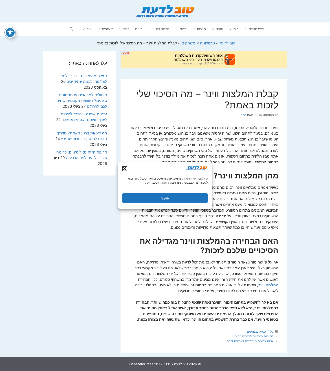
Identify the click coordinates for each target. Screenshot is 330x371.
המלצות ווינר (268, 285)
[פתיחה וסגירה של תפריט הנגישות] (10, 32)
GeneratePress (141, 364)
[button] (124, 169)
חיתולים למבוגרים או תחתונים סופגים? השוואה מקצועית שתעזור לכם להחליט (80, 101)
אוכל (219, 29)
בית (236, 29)
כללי (270, 331)
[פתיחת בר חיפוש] (71, 29)
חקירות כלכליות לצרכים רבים (254, 336)
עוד (89, 29)
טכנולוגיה (162, 29)
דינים (138, 29)
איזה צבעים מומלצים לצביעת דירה (250, 341)
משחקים (252, 331)
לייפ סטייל (256, 29)
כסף (126, 29)
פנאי (183, 29)
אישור (165, 198)
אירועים (107, 29)
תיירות (201, 29)
